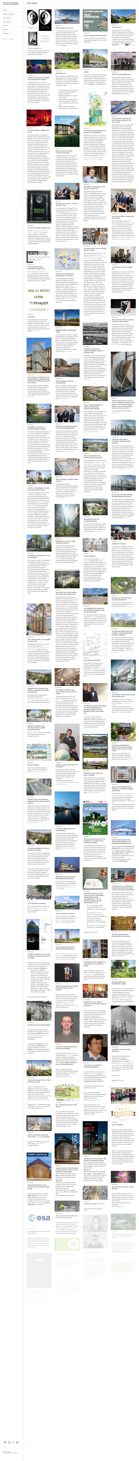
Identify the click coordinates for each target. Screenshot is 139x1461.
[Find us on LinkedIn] (9, 1442)
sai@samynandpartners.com (64, 1076)
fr (4, 39)
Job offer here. (36, 330)
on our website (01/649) (39, 771)
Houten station (74, 1005)
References (7, 22)
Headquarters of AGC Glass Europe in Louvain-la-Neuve (66, 887)
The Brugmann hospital (93, 925)
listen (117, 956)
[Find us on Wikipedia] (13, 1442)
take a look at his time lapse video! (65, 959)
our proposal (35, 732)
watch (123, 956)
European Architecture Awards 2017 (37, 1035)
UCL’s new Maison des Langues (39, 908)
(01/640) (92, 617)
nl (8, 39)
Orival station (70, 1004)
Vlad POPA (100, 1257)
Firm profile (7, 18)
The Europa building (92, 905)
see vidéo (86, 1421)
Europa (40, 1195)
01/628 (120, 272)
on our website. (68, 351)
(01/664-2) (30, 505)
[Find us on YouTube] (17, 1442)
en (12, 39)
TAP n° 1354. (129, 606)
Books (5, 25)
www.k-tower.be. (40, 1143)
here (57, 45)
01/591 (66, 606)
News (5, 10)
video (75, 1230)
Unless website (116, 344)
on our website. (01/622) (94, 792)
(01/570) (58, 558)
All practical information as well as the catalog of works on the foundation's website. (95, 157)
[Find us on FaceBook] (5, 1442)
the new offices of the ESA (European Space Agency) (67, 920)
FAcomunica (11, 1455)
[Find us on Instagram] (5, 1447)
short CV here (69, 1055)
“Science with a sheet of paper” (92, 1108)
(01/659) (131, 604)
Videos (5, 29)
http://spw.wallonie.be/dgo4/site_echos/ (38, 1099)
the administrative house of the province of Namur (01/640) (38, 647)
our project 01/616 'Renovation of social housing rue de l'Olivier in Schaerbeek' (95, 257)
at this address (120, 712)
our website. (130, 468)
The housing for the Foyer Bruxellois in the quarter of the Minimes (95, 914)
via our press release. (69, 451)
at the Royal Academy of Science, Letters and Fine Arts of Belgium (122, 1063)
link (35, 876)
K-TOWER (38, 1137)
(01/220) (130, 759)
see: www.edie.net (89, 1313)
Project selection (9, 14)
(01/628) (118, 548)
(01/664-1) (40, 502)
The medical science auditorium (92, 716)
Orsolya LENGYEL (89, 1257)
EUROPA (101, 1204)
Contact (6, 33)
